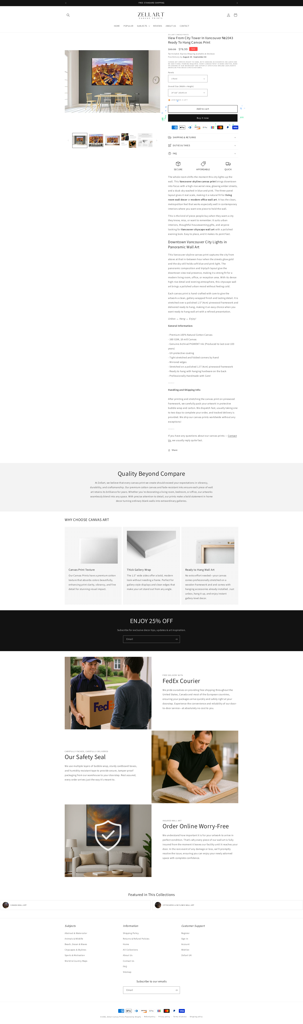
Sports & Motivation (75, 955)
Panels (171, 72)
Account (185, 944)
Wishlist (185, 949)
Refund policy (149, 1016)
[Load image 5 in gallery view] (145, 140)
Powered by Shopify (133, 1017)
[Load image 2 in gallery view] (96, 140)
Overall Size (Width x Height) (181, 86)
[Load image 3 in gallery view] (112, 140)
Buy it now (203, 117)
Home (126, 944)
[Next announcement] (237, 3)
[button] (68, 15)
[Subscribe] (176, 639)
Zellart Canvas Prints (116, 1017)
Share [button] (175, 450)
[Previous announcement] (65, 3)
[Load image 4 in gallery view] (128, 140)
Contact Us (128, 960)
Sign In (184, 938)
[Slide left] (68, 140)
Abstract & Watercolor (76, 933)
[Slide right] (156, 140)
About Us (127, 955)
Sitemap (127, 972)
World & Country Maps (76, 960)
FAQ (125, 966)
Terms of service (180, 1016)
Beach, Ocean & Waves (76, 944)
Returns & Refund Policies (136, 938)
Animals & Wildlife (74, 938)
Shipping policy (196, 1016)
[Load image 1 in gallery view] (79, 140)
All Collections (130, 949)
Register (185, 933)
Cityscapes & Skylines (75, 949)
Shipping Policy (131, 933)
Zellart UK (186, 955)
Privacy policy (164, 1016)
